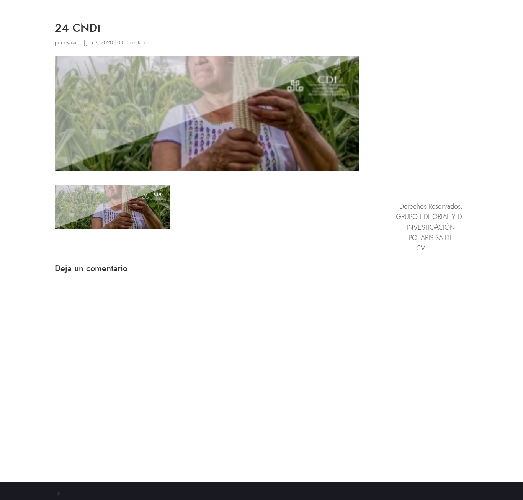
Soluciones (328, 19)
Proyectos (372, 19)
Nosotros (413, 19)
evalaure (73, 42)
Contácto (453, 19)
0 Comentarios (133, 42)
